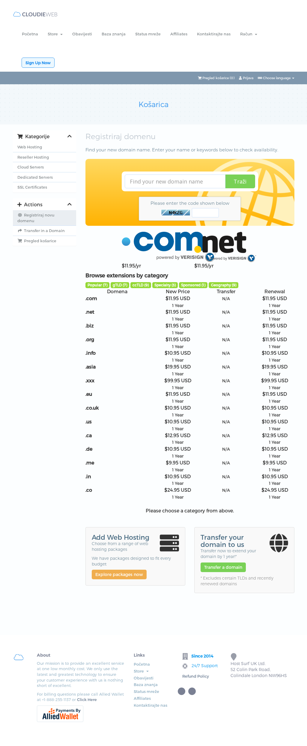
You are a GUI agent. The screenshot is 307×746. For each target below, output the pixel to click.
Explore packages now (119, 574)
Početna (30, 33)
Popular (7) (97, 285)
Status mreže (148, 33)
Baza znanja (114, 33)
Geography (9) (223, 285)
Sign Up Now (38, 62)
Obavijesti (82, 33)
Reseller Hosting (33, 157)
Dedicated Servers (35, 177)
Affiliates (178, 33)
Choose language (276, 78)
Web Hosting (29, 147)
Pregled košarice (39, 240)
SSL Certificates (32, 187)
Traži (240, 181)
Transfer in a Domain (43, 230)
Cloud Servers (30, 167)
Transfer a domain (223, 567)
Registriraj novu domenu (35, 218)
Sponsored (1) (193, 285)
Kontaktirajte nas (214, 33)
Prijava (247, 78)
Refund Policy (195, 676)
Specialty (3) (165, 285)
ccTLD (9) (141, 285)
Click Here (87, 699)
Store (54, 33)
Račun (247, 33)
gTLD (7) (120, 285)
